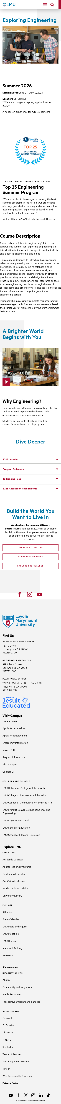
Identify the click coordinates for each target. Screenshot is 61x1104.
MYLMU (7, 1039)
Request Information (14, 757)
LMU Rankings (10, 941)
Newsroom (8, 955)
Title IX (6, 1068)
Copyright (8, 1018)
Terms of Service (11, 1054)
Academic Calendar (13, 859)
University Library (12, 895)
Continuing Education (14, 874)
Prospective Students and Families (21, 1001)
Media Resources (12, 994)
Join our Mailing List (31, 547)
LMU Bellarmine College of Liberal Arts (24, 788)
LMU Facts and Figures (15, 926)
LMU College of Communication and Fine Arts (27, 802)
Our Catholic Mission (14, 881)
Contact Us (9, 771)
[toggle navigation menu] (44, 4)
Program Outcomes (13, 469)
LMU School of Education (16, 827)
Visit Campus (10, 764)
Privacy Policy (10, 1083)
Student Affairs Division (15, 888)
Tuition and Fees (12, 479)
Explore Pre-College (30, 565)
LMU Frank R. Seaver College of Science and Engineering (26, 811)
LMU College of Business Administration (24, 795)
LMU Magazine (11, 933)
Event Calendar (11, 919)
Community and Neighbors (17, 987)
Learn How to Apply (30, 556)
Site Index (8, 1047)
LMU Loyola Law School (16, 820)
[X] (26, 1095)
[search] (52, 4)
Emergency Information (15, 742)
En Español (9, 1025)
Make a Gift (9, 750)
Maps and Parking (12, 948)
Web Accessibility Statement (18, 1075)
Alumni (6, 979)
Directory (8, 1032)
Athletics (7, 912)
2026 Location (10, 459)
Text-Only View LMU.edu (16, 1061)
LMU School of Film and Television (21, 834)
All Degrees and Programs (17, 866)
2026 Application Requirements (20, 488)
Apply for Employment (15, 735)
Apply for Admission (14, 728)
